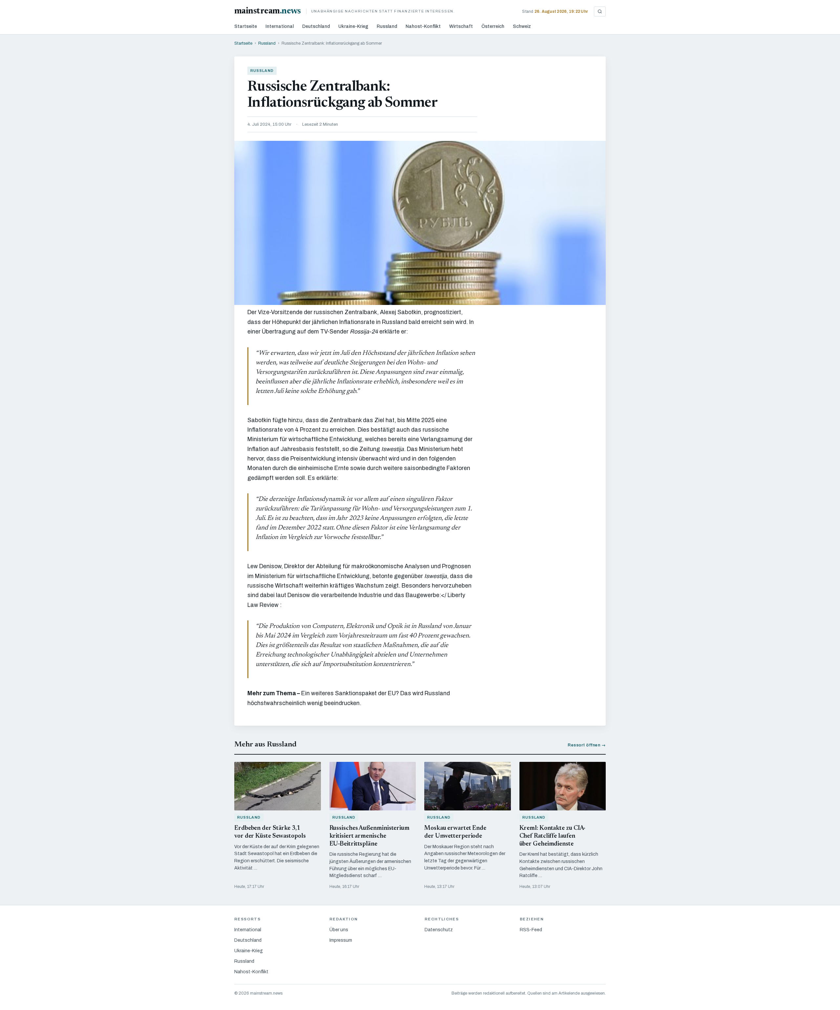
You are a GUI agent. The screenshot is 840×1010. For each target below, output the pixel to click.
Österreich (492, 26)
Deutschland (316, 26)
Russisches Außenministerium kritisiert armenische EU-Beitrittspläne (369, 836)
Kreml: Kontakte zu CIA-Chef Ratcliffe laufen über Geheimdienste (552, 836)
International (279, 26)
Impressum (340, 940)
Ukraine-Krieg (353, 26)
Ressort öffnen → (587, 745)
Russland (387, 26)
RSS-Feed (531, 929)
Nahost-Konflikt (423, 26)
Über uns (338, 929)
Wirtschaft (461, 26)
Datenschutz (439, 929)
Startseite (245, 26)
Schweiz (522, 26)
